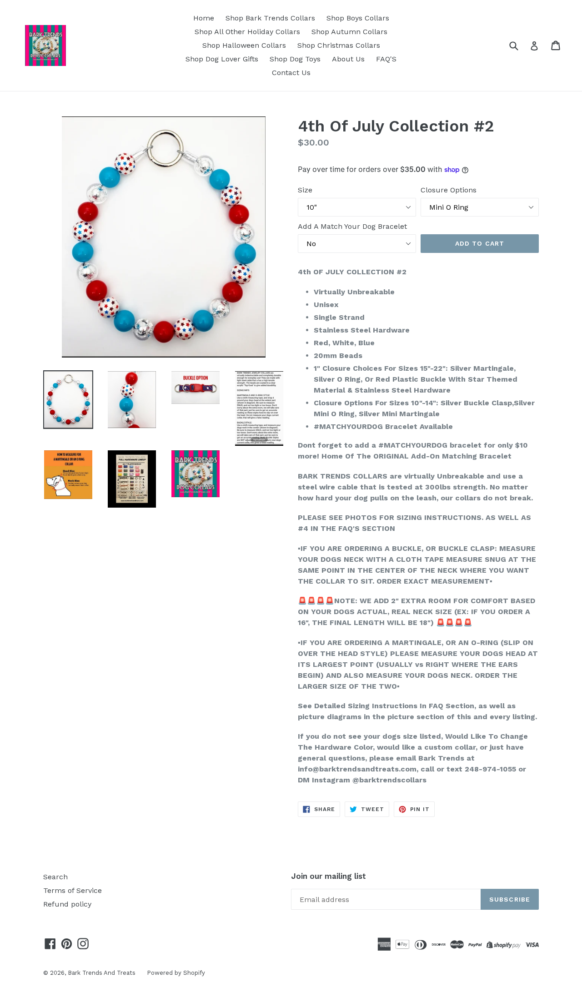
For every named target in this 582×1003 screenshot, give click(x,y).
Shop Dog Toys (295, 59)
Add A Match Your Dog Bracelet (352, 226)
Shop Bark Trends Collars (270, 18)
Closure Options (449, 190)
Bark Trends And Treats (101, 972)
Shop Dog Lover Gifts (222, 59)
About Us (348, 59)
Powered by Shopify (176, 972)
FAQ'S (386, 59)
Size (305, 190)
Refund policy (67, 904)
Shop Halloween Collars (244, 45)
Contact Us (291, 72)
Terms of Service (72, 890)
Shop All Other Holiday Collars (247, 31)
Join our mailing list (328, 876)
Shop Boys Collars (357, 18)
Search (55, 876)
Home (203, 18)
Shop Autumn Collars (349, 31)
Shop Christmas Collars (338, 45)
